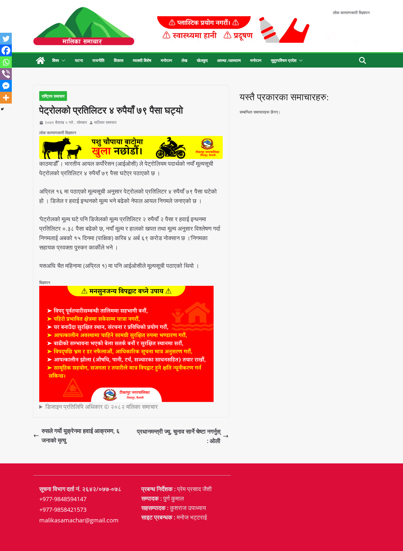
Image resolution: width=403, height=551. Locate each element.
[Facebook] (6, 50)
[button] (62, 60)
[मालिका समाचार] (40, 60)
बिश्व (55, 60)
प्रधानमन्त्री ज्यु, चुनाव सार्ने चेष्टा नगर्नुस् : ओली (178, 436)
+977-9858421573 (62, 510)
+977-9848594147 (62, 499)
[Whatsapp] (6, 62)
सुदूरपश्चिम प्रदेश (283, 60)
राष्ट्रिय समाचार (53, 96)
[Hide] (2, 109)
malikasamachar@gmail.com (79, 520)
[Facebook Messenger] (6, 86)
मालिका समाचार (105, 122)
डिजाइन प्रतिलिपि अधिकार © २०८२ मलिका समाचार (101, 407)
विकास (118, 60)
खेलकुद (202, 60)
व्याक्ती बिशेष (142, 60)
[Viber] (6, 74)
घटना (79, 60)
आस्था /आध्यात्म (229, 60)
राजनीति (98, 60)
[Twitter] (6, 39)
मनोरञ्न (166, 60)
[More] (6, 98)
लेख (184, 60)
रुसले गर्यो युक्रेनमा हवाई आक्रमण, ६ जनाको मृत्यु (81, 435)
